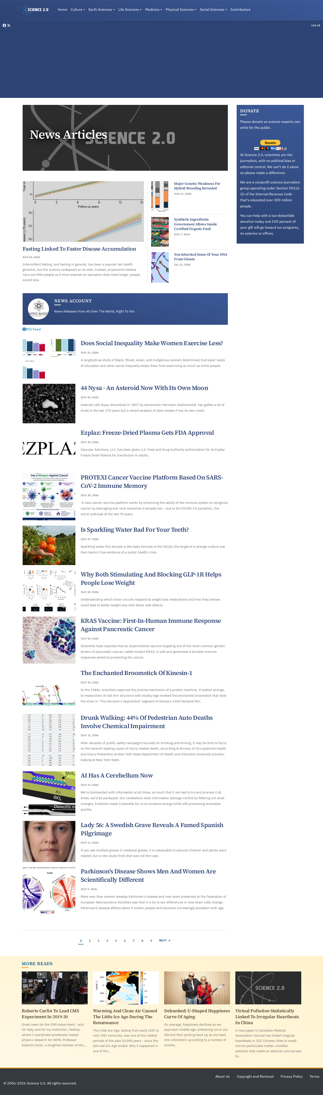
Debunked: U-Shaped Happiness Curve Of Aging (197, 1014)
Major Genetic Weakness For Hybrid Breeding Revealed (197, 186)
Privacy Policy (292, 1076)
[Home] (37, 10)
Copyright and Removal (255, 1076)
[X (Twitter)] (9, 25)
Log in (315, 25)
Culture (76, 9)
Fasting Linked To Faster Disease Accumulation (79, 248)
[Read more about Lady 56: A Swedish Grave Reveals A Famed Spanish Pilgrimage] (49, 841)
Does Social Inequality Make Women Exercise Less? (152, 343)
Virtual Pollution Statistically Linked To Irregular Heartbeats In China (267, 1017)
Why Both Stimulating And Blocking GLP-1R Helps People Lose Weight (151, 578)
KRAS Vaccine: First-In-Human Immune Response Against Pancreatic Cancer (151, 624)
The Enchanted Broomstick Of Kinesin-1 (136, 673)
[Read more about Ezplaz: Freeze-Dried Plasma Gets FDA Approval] (49, 448)
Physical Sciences (180, 9)
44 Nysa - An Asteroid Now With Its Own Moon (144, 388)
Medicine (152, 9)
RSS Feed (33, 329)
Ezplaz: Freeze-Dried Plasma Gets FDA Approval (147, 432)
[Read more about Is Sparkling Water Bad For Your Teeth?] (49, 545)
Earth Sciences (100, 9)
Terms (314, 1076)
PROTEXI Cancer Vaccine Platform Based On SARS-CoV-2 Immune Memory (152, 481)
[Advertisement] (161, 62)
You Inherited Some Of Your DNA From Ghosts (200, 257)
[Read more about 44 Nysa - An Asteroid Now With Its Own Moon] (49, 403)
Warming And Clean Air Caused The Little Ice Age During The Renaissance (125, 1017)
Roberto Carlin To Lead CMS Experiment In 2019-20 (50, 1014)
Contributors (240, 9)
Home (62, 9)
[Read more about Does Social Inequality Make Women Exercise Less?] (49, 359)
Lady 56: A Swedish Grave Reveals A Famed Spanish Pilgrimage (152, 829)
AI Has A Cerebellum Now (117, 775)
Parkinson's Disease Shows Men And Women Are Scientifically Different (148, 875)
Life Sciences (128, 9)
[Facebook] (5, 25)
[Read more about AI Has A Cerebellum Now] (49, 793)
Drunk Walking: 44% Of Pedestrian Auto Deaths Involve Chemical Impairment (146, 721)
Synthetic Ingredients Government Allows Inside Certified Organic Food (195, 224)
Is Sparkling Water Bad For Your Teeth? (135, 529)
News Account (73, 301)
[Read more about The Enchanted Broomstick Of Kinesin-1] (49, 688)
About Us (222, 1076)
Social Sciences (212, 9)
